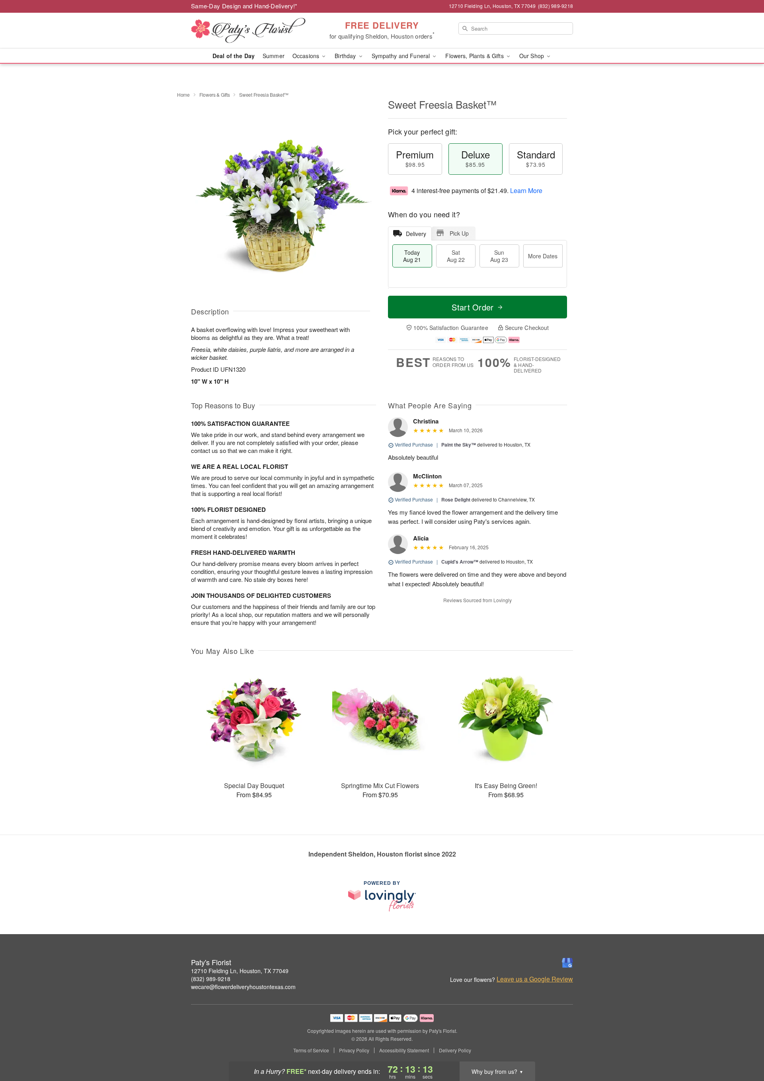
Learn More (526, 190)
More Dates (542, 256)
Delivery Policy (455, 1050)
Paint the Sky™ (458, 444)
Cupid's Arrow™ (459, 561)
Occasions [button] (306, 56)
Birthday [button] (346, 56)
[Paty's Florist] (248, 31)
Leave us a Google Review (535, 979)
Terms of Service (311, 1050)
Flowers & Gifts (214, 94)
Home (183, 94)
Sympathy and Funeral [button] (402, 56)
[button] (743, 1047)
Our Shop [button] (532, 56)
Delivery (416, 234)
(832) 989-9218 (210, 979)
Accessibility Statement (404, 1050)
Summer (274, 56)
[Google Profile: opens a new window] (567, 962)
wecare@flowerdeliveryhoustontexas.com (243, 987)
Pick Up (459, 233)
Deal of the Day (233, 56)
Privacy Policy (354, 1050)
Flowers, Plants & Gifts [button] (475, 56)
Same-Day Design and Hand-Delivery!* (244, 6)
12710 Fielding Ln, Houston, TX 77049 (239, 971)
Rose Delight (455, 499)
